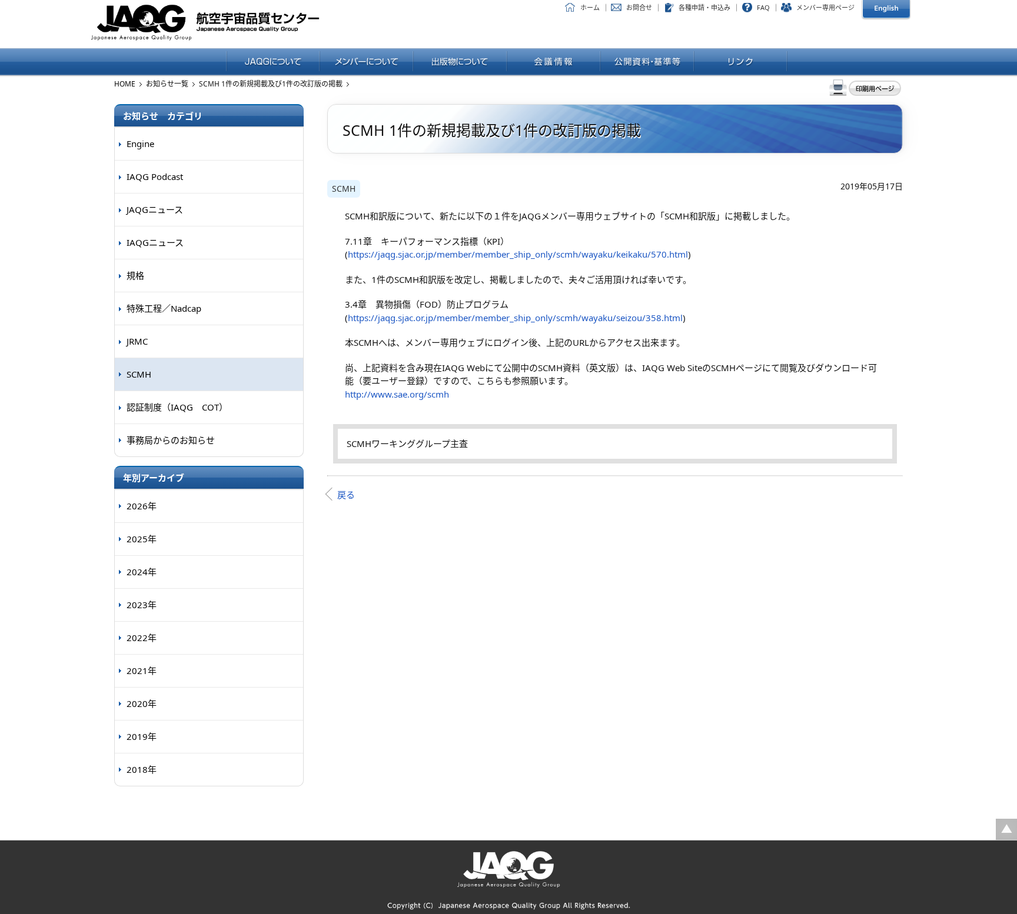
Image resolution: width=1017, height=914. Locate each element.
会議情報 (553, 62)
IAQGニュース (155, 242)
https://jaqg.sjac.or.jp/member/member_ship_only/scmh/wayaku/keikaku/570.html (518, 254)
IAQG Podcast (155, 176)
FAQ (763, 7)
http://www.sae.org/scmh (397, 394)
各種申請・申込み (704, 7)
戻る (346, 495)
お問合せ (639, 7)
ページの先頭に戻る (1006, 829)
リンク (740, 62)
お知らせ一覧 (167, 84)
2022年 (142, 637)
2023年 (142, 605)
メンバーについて (366, 62)
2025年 (142, 539)
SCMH (343, 188)
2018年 (142, 769)
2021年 (142, 670)
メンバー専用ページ (825, 7)
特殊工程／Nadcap (164, 308)
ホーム (590, 7)
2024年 (142, 572)
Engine (140, 143)
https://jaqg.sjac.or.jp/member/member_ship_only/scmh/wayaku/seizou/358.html (515, 317)
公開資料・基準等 (647, 62)
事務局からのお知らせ (171, 440)
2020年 (142, 703)
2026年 (142, 506)
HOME (124, 84)
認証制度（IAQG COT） (177, 407)
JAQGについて (273, 62)
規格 (135, 275)
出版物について (460, 62)
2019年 (142, 736)
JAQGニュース (155, 209)
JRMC (137, 341)
